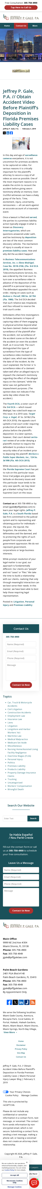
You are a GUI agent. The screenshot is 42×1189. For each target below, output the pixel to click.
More (35, 25)
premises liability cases (15, 250)
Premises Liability (23, 605)
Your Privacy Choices (20, 1091)
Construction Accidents (19, 712)
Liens (10, 722)
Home (7, 25)
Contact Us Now (21, 684)
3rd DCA (11, 407)
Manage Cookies (29, 1095)
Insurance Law (15, 719)
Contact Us (21, 25)
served (33, 217)
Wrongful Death (16, 789)
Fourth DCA (13, 403)
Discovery (18, 227)
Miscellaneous (15, 745)
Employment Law (16, 715)
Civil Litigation (15, 709)
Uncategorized (15, 782)
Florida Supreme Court (19, 469)
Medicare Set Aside (17, 742)
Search (33, 818)
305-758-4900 (19, 949)
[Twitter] (15, 1002)
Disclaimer (21, 1045)
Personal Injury (15, 759)
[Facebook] (9, 1002)
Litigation (18, 601)
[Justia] (27, 1002)
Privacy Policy (21, 1049)
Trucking (12, 779)
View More (9, 1032)
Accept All (14, 1175)
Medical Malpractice (18, 739)
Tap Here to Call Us (21, 7)
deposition (30, 237)
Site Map (21, 1053)
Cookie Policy (11, 1095)
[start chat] (34, 1183)
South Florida (24, 513)
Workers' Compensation (20, 786)
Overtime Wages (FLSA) (19, 756)
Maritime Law (14, 735)
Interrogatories (11, 230)
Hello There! (32, 1174)
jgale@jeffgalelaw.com (15, 957)
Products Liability (16, 769)
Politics (11, 762)
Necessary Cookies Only (15, 1182)
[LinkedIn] (21, 1002)
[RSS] (32, 1002)
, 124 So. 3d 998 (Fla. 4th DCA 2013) (21, 457)
